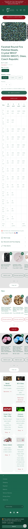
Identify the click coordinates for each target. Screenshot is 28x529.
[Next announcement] (25, 2)
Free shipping (4, 64)
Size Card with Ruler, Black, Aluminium (6, 265)
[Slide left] (10, 43)
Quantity (3, 81)
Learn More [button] (10, 522)
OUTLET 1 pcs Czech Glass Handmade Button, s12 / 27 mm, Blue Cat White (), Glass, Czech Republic (18, 349)
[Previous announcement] (2, 2)
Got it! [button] (14, 526)
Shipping (5, 482)
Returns (5, 489)
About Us (5, 499)
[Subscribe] (22, 506)
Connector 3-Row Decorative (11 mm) (17, 265)
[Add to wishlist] (10, 253)
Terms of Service (7, 493)
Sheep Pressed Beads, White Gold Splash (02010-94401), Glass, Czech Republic (6, 309)
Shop (6, 432)
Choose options (18, 275)
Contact (5, 479)
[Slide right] (17, 43)
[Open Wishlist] (20, 10)
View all (14, 285)
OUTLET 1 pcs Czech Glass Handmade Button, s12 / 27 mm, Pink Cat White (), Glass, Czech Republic (6, 349)
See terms (6, 391)
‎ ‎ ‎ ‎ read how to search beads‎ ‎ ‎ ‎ (14, 17)
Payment (5, 486)
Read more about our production (20, 399)
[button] (3, 10)
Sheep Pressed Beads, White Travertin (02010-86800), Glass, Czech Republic (18, 309)
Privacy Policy (6, 496)
